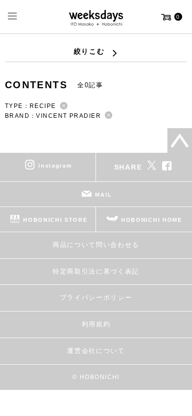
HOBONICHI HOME (151, 220)
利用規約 (96, 324)
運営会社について (96, 350)
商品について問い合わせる (96, 244)
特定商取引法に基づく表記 (96, 271)
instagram (55, 166)
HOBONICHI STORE (55, 220)
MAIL (103, 195)
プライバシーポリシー (96, 297)
